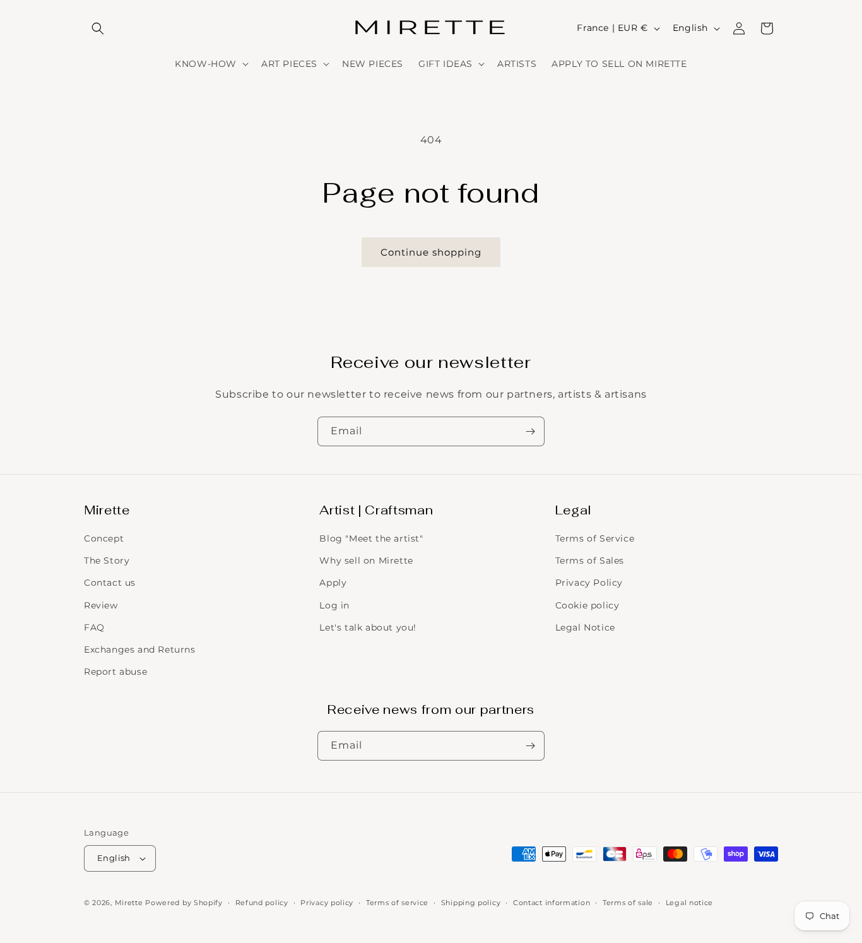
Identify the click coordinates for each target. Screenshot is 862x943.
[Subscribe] (530, 431)
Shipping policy (471, 902)
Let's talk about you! (367, 627)
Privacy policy (326, 902)
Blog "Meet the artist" (371, 538)
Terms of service (397, 902)
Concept (104, 538)
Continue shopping (431, 252)
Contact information (551, 902)
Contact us (110, 582)
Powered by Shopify (184, 902)
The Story (106, 560)
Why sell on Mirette (366, 560)
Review (101, 605)
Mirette (129, 902)
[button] (98, 28)
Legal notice (689, 902)
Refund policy (261, 902)
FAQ (94, 627)
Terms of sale (628, 902)
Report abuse (115, 671)
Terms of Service (595, 538)
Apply (332, 582)
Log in (334, 605)
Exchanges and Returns (140, 649)
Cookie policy (587, 605)
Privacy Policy (589, 582)
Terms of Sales (589, 560)
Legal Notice (585, 627)
